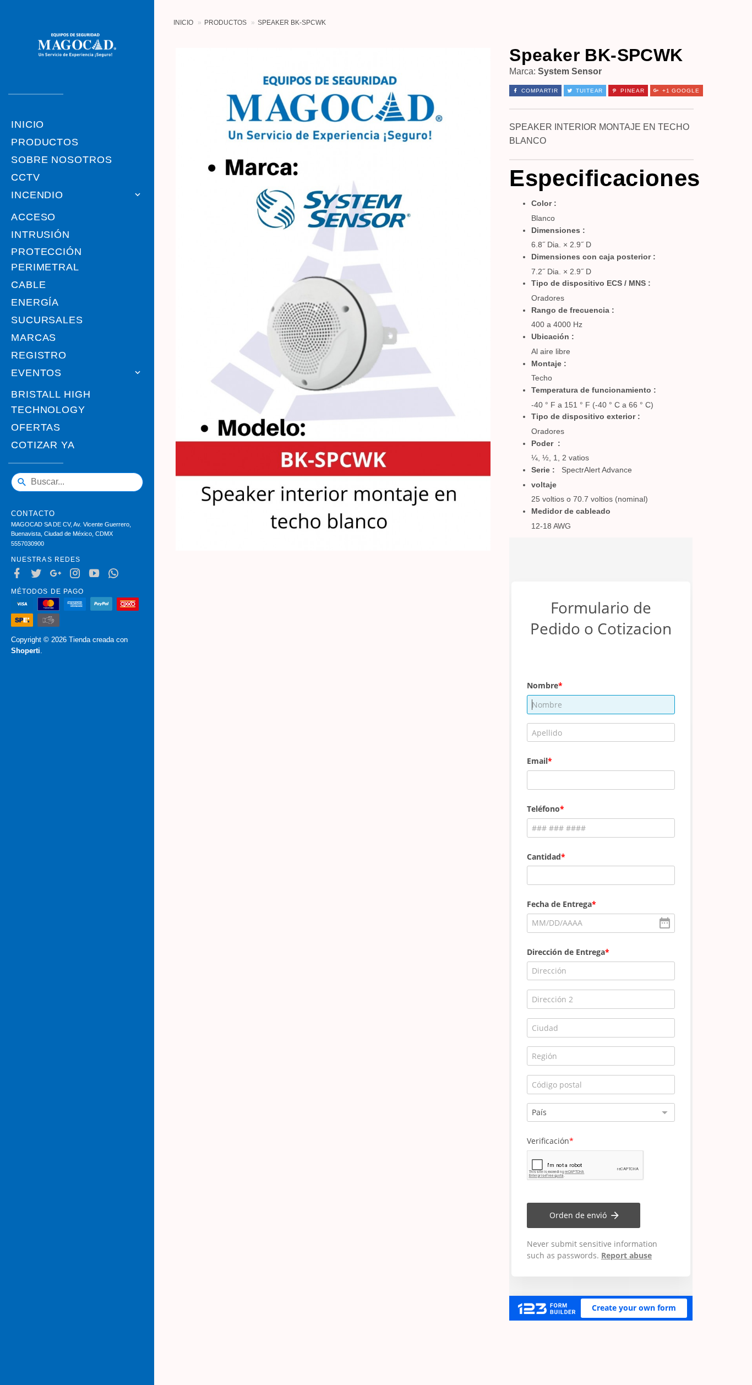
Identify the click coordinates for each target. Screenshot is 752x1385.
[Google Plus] (58, 573)
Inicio (27, 124)
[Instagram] (77, 573)
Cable (28, 284)
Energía (35, 302)
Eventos (36, 372)
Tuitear (589, 91)
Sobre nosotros (61, 159)
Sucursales (47, 319)
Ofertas (36, 427)
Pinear (632, 91)
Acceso (33, 216)
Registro (39, 355)
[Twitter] (38, 573)
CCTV (25, 177)
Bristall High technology (51, 402)
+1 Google (681, 91)
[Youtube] (96, 573)
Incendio (37, 194)
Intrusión (40, 234)
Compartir (539, 91)
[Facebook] (19, 573)
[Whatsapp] (115, 573)
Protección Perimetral (46, 259)
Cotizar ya (43, 444)
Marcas (33, 337)
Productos (45, 142)
